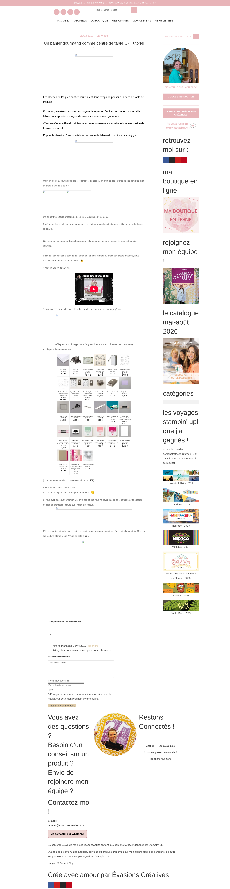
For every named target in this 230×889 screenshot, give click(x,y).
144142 (88, 466)
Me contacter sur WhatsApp (67, 833)
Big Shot (75, 369)
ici (91, 480)
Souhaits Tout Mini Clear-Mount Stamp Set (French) (63, 393)
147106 (88, 443)
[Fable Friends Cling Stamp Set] (125, 360)
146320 (100, 393)
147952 (63, 397)
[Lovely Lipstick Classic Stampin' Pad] (112, 431)
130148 (63, 371)
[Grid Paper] (63, 360)
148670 (125, 373)
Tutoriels (79, 20)
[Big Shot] (76, 360)
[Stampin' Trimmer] (112, 360)
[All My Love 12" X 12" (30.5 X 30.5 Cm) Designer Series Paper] (76, 455)
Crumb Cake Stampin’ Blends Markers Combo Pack (125, 417)
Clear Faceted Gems (88, 464)
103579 (75, 417)
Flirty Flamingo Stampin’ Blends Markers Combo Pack (63, 442)
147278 (63, 445)
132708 (75, 443)
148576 (75, 471)
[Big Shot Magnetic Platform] (88, 360)
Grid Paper (63, 369)
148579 (63, 468)
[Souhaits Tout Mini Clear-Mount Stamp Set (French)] (63, 382)
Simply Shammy (125, 392)
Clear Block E (63, 416)
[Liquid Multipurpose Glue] (112, 406)
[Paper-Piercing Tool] (88, 406)
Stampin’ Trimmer (112, 369)
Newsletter (164, 20)
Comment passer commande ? (160, 752)
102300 (100, 417)
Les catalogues (167, 746)
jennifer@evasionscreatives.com (66, 825)
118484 (63, 417)
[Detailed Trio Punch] (100, 382)
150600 (88, 397)
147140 (112, 443)
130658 (88, 373)
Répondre (92, 645)
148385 (75, 395)
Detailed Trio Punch (100, 392)
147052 (100, 443)
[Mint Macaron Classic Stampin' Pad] (88, 431)
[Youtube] (70, 12)
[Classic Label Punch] (112, 382)
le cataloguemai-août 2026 (181, 322)
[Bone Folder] (100, 406)
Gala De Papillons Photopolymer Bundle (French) (88, 393)
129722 (112, 371)
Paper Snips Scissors (75, 416)
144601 (125, 421)
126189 (88, 417)
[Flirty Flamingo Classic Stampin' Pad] (100, 431)
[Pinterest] (77, 12)
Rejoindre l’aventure (160, 758)
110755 (112, 419)
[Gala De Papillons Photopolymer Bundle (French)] (88, 382)
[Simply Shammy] (125, 382)
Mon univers (141, 20)
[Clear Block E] (63, 406)
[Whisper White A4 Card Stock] (125, 431)
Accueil (63, 20)
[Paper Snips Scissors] (76, 406)
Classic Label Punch (112, 392)
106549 (125, 443)
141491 (112, 393)
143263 (75, 371)
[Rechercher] (134, 10)
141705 (100, 373)
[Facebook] (57, 12)
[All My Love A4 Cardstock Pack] (63, 455)
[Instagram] (63, 12)
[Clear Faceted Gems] (88, 455)
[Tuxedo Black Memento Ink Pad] (76, 431)
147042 (125, 393)
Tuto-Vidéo (101, 35)
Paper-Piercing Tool (88, 416)
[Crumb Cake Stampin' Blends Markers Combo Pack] (125, 406)
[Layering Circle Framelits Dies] (100, 360)
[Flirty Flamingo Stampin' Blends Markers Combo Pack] (63, 431)
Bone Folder (100, 416)
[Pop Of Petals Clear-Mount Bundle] (76, 382)
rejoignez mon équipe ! (180, 252)
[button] (181, 402)
